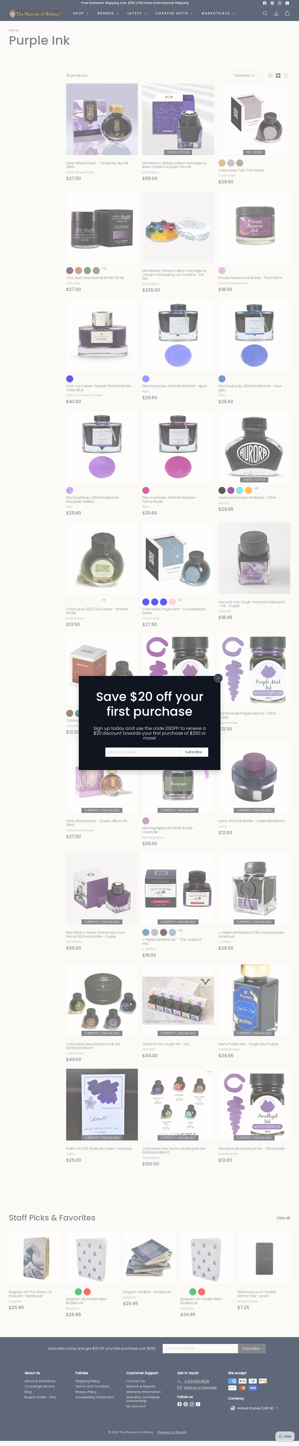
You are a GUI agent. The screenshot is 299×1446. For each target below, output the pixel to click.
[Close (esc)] (218, 678)
